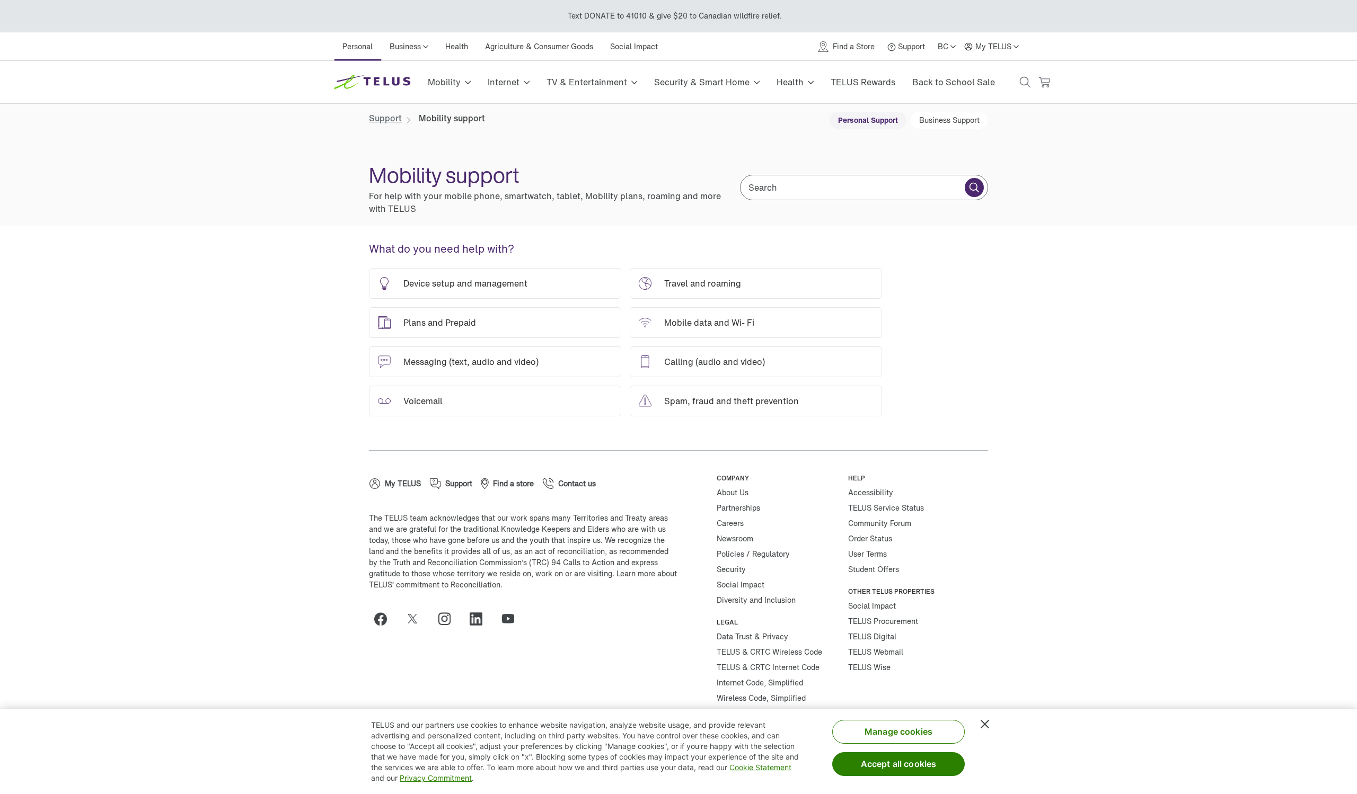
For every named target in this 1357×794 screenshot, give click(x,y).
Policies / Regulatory (753, 553)
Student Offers (873, 569)
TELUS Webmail (875, 651)
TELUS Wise (869, 667)
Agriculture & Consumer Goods (539, 46)
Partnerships (738, 507)
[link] (385, 118)
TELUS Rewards (863, 82)
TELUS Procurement (883, 621)
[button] (1025, 82)
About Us (732, 492)
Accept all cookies (899, 764)
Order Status (870, 538)
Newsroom (735, 538)
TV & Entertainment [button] (587, 82)
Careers (730, 523)
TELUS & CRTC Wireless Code (769, 651)
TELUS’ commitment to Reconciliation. (436, 584)
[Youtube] (512, 618)
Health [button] (790, 82)
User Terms (867, 553)
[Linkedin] (480, 618)
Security (731, 569)
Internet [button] (503, 82)
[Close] (985, 724)
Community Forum (879, 523)
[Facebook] (385, 618)
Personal (357, 46)
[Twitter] (417, 618)
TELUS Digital (872, 636)
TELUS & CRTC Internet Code (768, 667)
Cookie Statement (760, 767)
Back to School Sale (953, 82)
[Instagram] (448, 618)
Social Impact (634, 46)
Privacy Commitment (436, 777)
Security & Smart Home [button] (702, 82)
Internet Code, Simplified (760, 682)
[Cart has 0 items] (1044, 82)
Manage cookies (898, 731)
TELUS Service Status (886, 507)
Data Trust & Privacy (752, 636)
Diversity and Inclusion (756, 599)
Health (456, 46)
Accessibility (870, 492)
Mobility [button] (444, 82)
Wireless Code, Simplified (761, 697)
